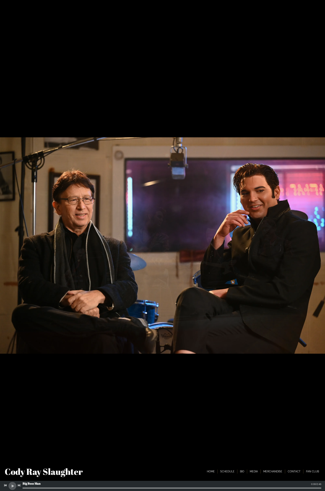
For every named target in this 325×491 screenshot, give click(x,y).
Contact (294, 471)
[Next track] (19, 485)
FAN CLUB (312, 471)
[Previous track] (5, 485)
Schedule (227, 471)
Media (254, 471)
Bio (242, 471)
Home (211, 471)
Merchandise (272, 471)
